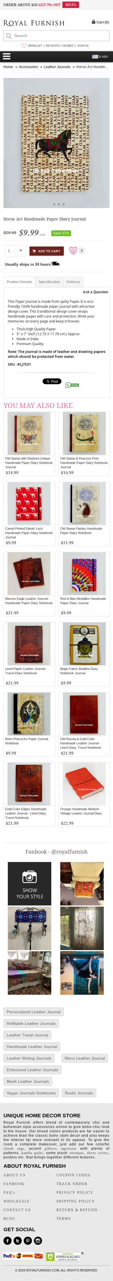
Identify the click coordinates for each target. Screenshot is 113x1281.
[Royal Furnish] (33, 23)
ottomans (76, 1153)
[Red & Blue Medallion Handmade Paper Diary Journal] (84, 574)
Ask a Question (95, 292)
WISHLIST (35, 45)
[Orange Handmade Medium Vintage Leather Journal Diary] (84, 784)
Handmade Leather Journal (32, 1046)
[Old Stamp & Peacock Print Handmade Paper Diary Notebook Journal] (84, 433)
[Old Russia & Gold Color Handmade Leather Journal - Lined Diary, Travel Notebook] (84, 714)
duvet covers (97, 1153)
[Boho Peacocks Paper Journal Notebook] (29, 714)
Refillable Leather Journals (31, 1023)
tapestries (69, 1149)
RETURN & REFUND (77, 1210)
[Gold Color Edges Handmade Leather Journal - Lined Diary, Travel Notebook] (29, 784)
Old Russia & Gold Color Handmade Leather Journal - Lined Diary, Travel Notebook (80, 743)
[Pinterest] (28, 1241)
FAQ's (9, 1193)
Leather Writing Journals (29, 1058)
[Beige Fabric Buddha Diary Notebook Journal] (84, 644)
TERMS (64, 1219)
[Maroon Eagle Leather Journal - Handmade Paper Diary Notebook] (29, 574)
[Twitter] (18, 1241)
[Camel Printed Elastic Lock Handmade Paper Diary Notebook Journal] (29, 504)
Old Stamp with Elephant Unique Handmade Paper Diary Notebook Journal (29, 463)
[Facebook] (7, 1241)
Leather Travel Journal (27, 1035)
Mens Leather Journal (85, 1058)
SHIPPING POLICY (76, 1201)
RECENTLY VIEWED (60, 45)
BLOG (9, 1219)
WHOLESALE (16, 1201)
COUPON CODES (74, 1175)
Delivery (73, 282)
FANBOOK (14, 1184)
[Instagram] (38, 1241)
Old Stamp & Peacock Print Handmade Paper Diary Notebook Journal (84, 463)
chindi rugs (13, 1149)
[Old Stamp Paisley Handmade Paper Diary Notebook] (84, 504)
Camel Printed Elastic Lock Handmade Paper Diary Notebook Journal (29, 533)
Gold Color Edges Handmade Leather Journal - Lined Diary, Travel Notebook (26, 813)
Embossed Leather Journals (32, 1069)
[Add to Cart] (47, 250)
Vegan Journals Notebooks (31, 1093)
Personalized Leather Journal (34, 1012)
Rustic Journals (79, 1093)
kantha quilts (32, 1153)
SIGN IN (82, 45)
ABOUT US (14, 1175)
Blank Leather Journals (28, 1081)
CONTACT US (17, 1210)
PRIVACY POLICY (75, 1193)
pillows (51, 1149)
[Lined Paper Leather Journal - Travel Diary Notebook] (29, 644)
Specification (49, 282)
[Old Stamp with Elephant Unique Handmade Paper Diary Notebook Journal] (29, 433)
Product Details (19, 282)
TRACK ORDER (72, 1184)
